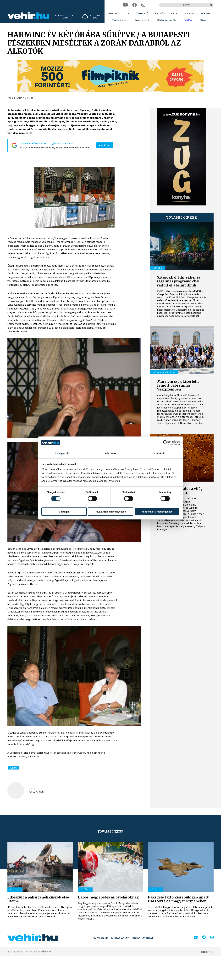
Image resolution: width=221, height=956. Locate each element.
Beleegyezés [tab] (62, 453)
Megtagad (64, 511)
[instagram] (143, 4)
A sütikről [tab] (159, 453)
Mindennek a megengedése (157, 511)
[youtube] (125, 4)
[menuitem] (112, 13)
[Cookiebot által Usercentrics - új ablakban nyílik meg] (165, 442)
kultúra (13, 767)
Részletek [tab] (110, 453)
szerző (31, 788)
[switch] (92, 498)
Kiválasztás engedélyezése (110, 511)
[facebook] (134, 4)
